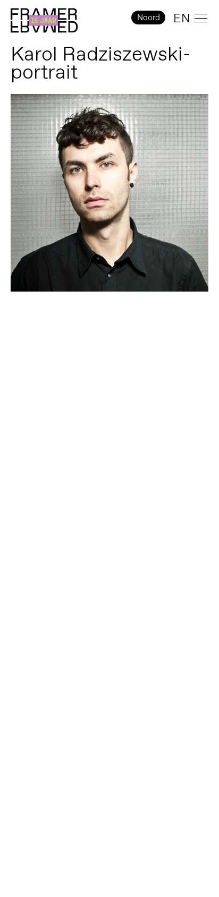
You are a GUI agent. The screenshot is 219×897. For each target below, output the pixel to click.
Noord (148, 17)
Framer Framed (44, 20)
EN (181, 18)
